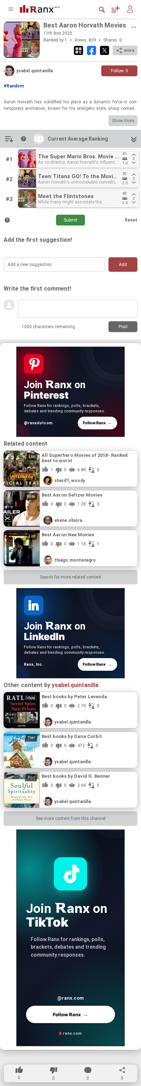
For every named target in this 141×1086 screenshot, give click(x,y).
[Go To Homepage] (45, 8)
